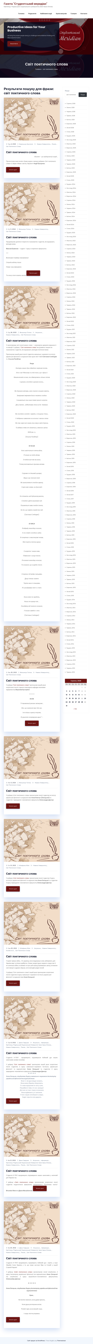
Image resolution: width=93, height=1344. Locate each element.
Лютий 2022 (70, 321)
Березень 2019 (71, 462)
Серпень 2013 (70, 664)
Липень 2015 (70, 571)
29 (82, 702)
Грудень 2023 (70, 233)
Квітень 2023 (70, 265)
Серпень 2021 (70, 345)
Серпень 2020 (70, 394)
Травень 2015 (70, 579)
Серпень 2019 (70, 442)
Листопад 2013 (71, 652)
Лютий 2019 (70, 466)
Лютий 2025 (70, 176)
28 (79, 702)
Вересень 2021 (71, 341)
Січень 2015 (70, 595)
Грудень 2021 (70, 329)
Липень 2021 (70, 349)
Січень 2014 (70, 644)
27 (76, 702)
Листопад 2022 (71, 285)
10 (66, 695)
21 (79, 698)
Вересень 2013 (71, 660)
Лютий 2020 (70, 418)
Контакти (84, 14)
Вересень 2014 (71, 612)
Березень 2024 (71, 220)
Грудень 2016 (70, 503)
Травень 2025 (70, 164)
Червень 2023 (70, 257)
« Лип (75, 709)
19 (72, 698)
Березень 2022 (71, 317)
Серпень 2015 (70, 567)
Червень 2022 (70, 305)
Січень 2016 (70, 547)
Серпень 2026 (70, 103)
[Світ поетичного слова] (32, 119)
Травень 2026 (70, 116)
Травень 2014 (70, 628)
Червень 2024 (70, 208)
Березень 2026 (71, 124)
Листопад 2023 (71, 237)
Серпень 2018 (70, 483)
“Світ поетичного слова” (28, 347)
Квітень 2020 (70, 410)
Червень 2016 (70, 527)
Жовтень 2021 (70, 337)
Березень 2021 (70, 366)
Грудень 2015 (70, 551)
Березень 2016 (71, 539)
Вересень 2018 (71, 479)
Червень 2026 (70, 112)
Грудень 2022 (70, 281)
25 (69, 702)
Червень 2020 (70, 402)
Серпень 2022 (70, 297)
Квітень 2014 (70, 632)
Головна (21, 14)
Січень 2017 (70, 499)
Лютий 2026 (70, 128)
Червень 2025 (70, 160)
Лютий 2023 (70, 273)
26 (73, 702)
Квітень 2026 (70, 120)
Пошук (67, 91)
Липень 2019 (70, 446)
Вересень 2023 (71, 245)
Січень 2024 (70, 228)
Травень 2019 (70, 454)
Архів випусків (61, 14)
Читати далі (13, 170)
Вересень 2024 (71, 196)
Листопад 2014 (71, 604)
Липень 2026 (70, 107)
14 (79, 695)
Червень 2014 (70, 624)
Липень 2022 (70, 301)
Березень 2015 (71, 587)
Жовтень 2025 (71, 144)
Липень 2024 (70, 204)
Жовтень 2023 (70, 241)
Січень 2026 (70, 132)
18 (69, 698)
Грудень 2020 (70, 378)
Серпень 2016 (70, 519)
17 (66, 698)
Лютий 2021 (70, 370)
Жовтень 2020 (70, 386)
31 (66, 706)
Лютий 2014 (70, 640)
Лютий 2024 (70, 224)
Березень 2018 (71, 487)
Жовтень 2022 (70, 289)
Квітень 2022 (70, 313)
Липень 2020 (70, 398)
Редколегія (32, 14)
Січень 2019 (70, 470)
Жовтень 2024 (71, 192)
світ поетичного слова (50, 69)
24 (66, 702)
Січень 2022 (70, 325)
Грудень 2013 (70, 648)
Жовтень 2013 (70, 656)
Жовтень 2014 (70, 608)
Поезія (54, 144)
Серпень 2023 (70, 249)
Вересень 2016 (71, 515)
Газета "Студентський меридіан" (25, 4)
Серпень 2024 (70, 200)
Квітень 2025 (70, 168)
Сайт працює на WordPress (36, 1341)
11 (69, 695)
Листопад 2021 (71, 333)
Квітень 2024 (70, 216)
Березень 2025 (71, 172)
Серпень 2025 (70, 152)
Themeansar (61, 1341)
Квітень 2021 (70, 362)
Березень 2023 (71, 269)
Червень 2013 (70, 668)
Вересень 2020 (71, 390)
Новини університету (43, 144)
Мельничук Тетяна (25, 229)
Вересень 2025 (71, 148)
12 (72, 695)
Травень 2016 (70, 531)
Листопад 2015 (71, 555)
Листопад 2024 (71, 188)
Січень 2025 (70, 180)
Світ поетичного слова (13, 146)
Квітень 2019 (70, 458)
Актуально (38, 332)
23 (85, 698)
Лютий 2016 (70, 543)
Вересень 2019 (71, 438)
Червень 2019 (70, 450)
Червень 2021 (70, 354)
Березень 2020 (71, 414)
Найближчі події (46, 14)
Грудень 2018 (70, 474)
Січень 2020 (70, 422)
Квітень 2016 (70, 535)
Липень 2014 (70, 620)
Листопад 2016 (71, 507)
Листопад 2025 (71, 140)
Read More (14, 44)
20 (76, 698)
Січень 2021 (70, 374)
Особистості (10, 950)
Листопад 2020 (71, 382)
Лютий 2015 (70, 591)
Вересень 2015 (71, 563)
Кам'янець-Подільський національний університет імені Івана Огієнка (28, 1045)
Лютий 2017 (70, 495)
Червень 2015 (70, 575)
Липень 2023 (70, 253)
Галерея (74, 14)
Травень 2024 (70, 212)
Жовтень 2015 (70, 559)
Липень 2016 (70, 523)
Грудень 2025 (70, 136)
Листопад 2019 (71, 430)
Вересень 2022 (71, 293)
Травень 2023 (70, 261)
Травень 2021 (70, 358)
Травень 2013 (70, 672)
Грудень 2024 (70, 184)
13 (75, 695)
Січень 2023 (70, 277)
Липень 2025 (70, 156)
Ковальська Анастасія (26, 144)
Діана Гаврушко (24, 1043)
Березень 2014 (71, 636)
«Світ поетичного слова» (23, 1182)
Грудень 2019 (70, 426)
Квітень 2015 (70, 583)
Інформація (44, 1043)
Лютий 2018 (70, 491)
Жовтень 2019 (70, 434)
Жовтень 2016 (70, 511)
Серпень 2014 (70, 616)
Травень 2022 (70, 309)
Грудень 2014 (70, 600)
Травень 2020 (70, 406)
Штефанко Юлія (24, 865)
